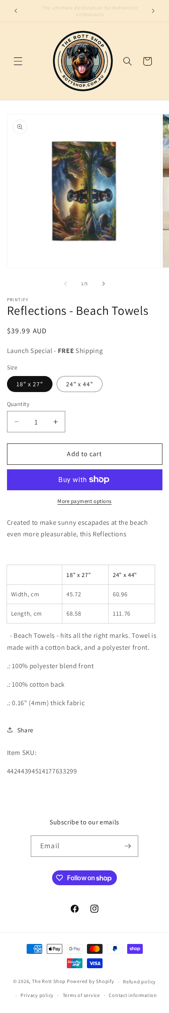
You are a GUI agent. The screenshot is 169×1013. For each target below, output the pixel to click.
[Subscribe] (127, 846)
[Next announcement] (153, 11)
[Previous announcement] (16, 11)
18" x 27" (29, 384)
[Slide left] (66, 284)
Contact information (133, 995)
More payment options (84, 501)
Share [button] (25, 730)
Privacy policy (37, 995)
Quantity (18, 404)
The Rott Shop (49, 981)
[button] (18, 61)
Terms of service (81, 995)
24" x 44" (80, 384)
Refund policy (139, 981)
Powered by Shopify (90, 981)
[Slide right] (103, 284)
